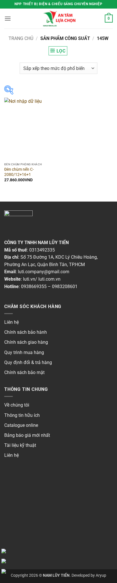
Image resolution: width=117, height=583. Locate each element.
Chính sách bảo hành (25, 332)
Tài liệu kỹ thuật (20, 445)
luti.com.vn (49, 279)
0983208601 (65, 286)
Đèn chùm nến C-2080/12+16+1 (19, 172)
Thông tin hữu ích (22, 415)
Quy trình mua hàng (24, 352)
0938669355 (34, 286)
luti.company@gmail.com (43, 271)
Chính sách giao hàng (26, 342)
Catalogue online (21, 425)
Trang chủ (21, 38)
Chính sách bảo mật (24, 372)
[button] (7, 18)
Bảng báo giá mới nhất (27, 435)
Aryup (101, 575)
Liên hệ (11, 322)
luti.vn (29, 279)
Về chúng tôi (16, 405)
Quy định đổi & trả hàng (28, 362)
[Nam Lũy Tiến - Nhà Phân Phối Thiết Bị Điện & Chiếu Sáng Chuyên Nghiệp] (58, 19)
